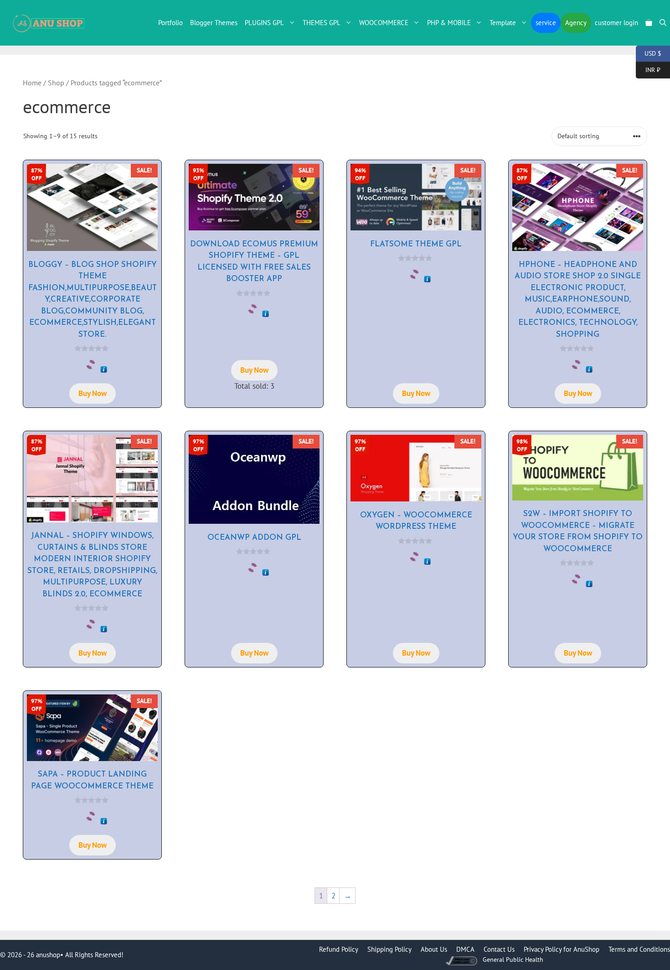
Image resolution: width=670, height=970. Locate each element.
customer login (616, 22)
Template (503, 22)
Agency (576, 22)
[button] (663, 23)
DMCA (465, 949)
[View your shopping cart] (649, 23)
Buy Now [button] (92, 393)
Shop (56, 82)
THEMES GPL (321, 22)
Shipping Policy (389, 949)
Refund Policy (338, 949)
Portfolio (170, 22)
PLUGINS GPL (264, 22)
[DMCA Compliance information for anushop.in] (462, 959)
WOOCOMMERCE (383, 22)
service (546, 22)
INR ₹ (648, 69)
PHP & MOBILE (449, 22)
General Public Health (513, 959)
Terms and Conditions (639, 949)
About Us (434, 949)
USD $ (648, 52)
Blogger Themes (213, 22)
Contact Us (499, 949)
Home (32, 82)
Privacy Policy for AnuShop (561, 949)
